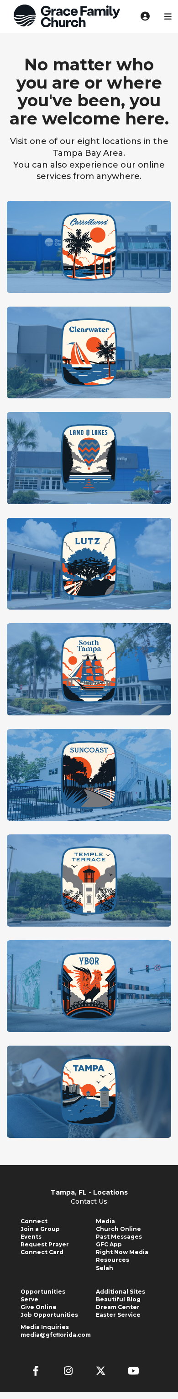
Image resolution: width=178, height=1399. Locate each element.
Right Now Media (122, 1252)
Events (31, 1236)
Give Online (39, 1307)
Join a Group (40, 1228)
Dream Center (118, 1307)
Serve (29, 1299)
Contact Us (89, 1201)
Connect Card (42, 1252)
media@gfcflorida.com (56, 1334)
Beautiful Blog (118, 1299)
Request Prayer (45, 1244)
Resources (112, 1259)
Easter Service (118, 1314)
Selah (104, 1268)
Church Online (118, 1228)
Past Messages (119, 1236)
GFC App (109, 1244)
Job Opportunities (49, 1314)
